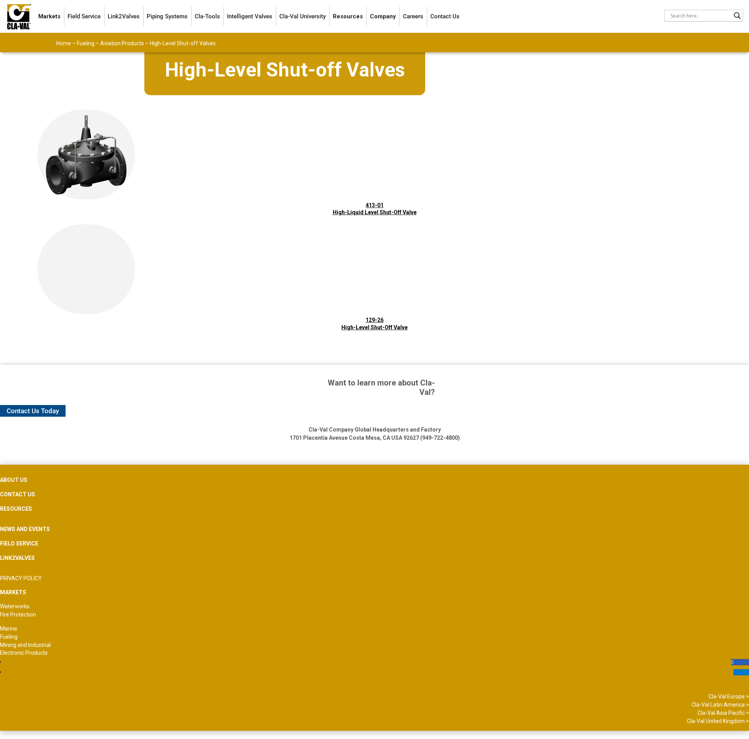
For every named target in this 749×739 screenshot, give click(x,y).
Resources (348, 16)
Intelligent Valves (249, 16)
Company (383, 16)
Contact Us (445, 16)
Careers (413, 16)
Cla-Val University (302, 16)
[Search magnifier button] (737, 15)
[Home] (19, 16)
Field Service (84, 16)
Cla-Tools (207, 16)
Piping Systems (167, 16)
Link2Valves (124, 16)
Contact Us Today (33, 411)
